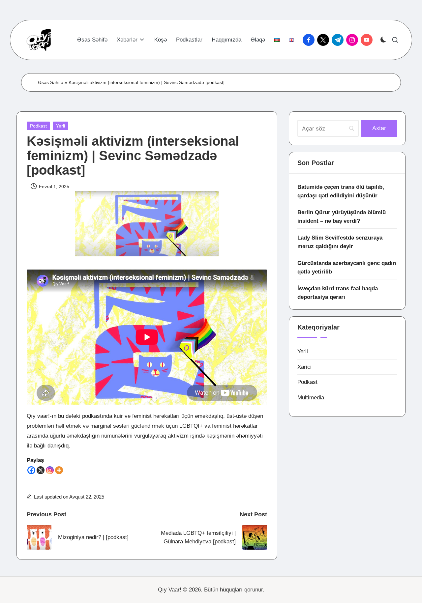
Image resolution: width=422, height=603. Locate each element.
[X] (41, 470)
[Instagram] (50, 470)
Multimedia (310, 397)
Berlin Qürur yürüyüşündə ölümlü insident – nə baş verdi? (341, 216)
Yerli (60, 126)
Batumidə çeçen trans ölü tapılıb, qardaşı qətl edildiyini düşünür (340, 191)
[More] (59, 470)
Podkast (38, 126)
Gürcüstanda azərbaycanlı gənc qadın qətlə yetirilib (346, 267)
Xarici (304, 367)
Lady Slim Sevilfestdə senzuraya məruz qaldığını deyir (339, 242)
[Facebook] (31, 470)
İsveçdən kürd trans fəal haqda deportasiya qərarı (337, 292)
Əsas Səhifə (50, 82)
